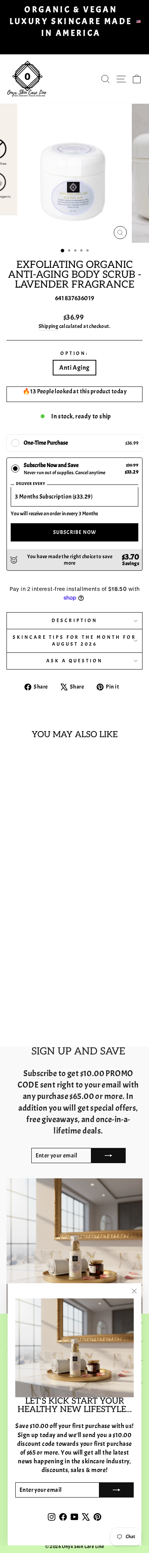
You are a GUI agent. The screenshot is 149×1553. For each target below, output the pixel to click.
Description (74, 620)
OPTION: (74, 353)
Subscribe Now (74, 532)
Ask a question (74, 660)
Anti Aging (74, 368)
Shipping (48, 326)
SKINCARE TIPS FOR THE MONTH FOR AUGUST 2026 (74, 640)
